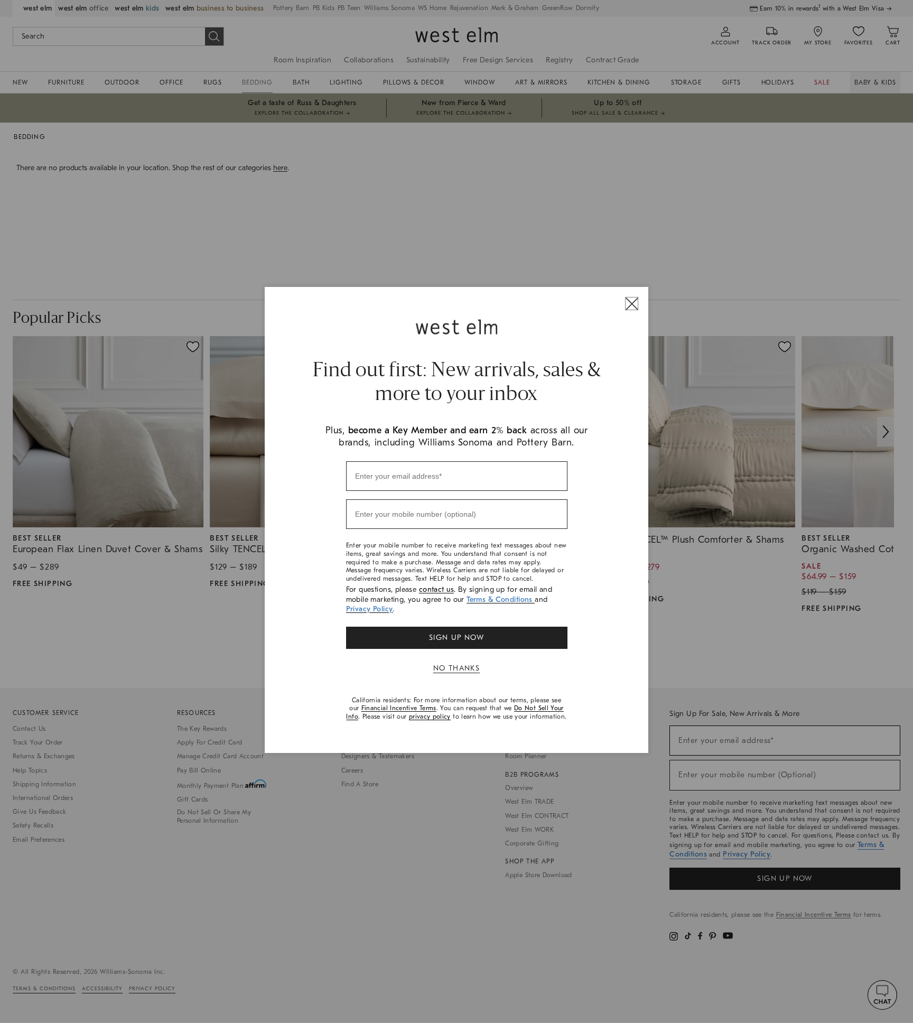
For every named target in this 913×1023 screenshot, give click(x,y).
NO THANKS (456, 668)
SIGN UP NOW (456, 637)
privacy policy (430, 716)
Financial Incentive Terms (398, 708)
